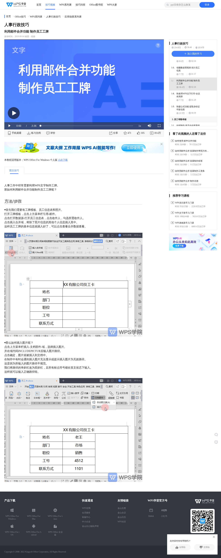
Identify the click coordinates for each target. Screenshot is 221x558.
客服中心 (86, 517)
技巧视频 (50, 4)
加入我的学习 (194, 53)
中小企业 (86, 521)
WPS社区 (122, 521)
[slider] (87, 125)
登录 (207, 4)
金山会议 (122, 512)
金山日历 (122, 517)
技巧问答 (80, 4)
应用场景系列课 (73, 16)
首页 (38, 4)
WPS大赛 (112, 4)
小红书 (164, 516)
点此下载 (63, 160)
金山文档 (122, 508)
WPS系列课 (65, 4)
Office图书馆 (96, 4)
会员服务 (86, 512)
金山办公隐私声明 (90, 526)
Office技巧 (20, 16)
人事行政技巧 (53, 16)
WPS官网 (86, 508)
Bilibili (151, 516)
